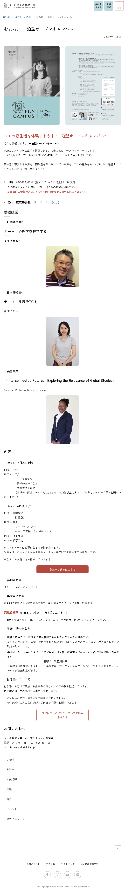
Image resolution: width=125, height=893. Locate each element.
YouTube (67, 874)
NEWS (10, 760)
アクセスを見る (49, 202)
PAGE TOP (118, 848)
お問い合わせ (33, 864)
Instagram (57, 874)
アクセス (50, 864)
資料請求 (109, 6)
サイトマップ (68, 864)
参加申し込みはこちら (62, 569)
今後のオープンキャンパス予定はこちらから (62, 715)
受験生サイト (98, 6)
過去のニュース (16, 819)
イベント (12, 809)
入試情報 (12, 779)
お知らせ (12, 769)
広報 (9, 789)
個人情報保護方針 (89, 864)
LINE (77, 874)
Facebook (47, 874)
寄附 (9, 799)
